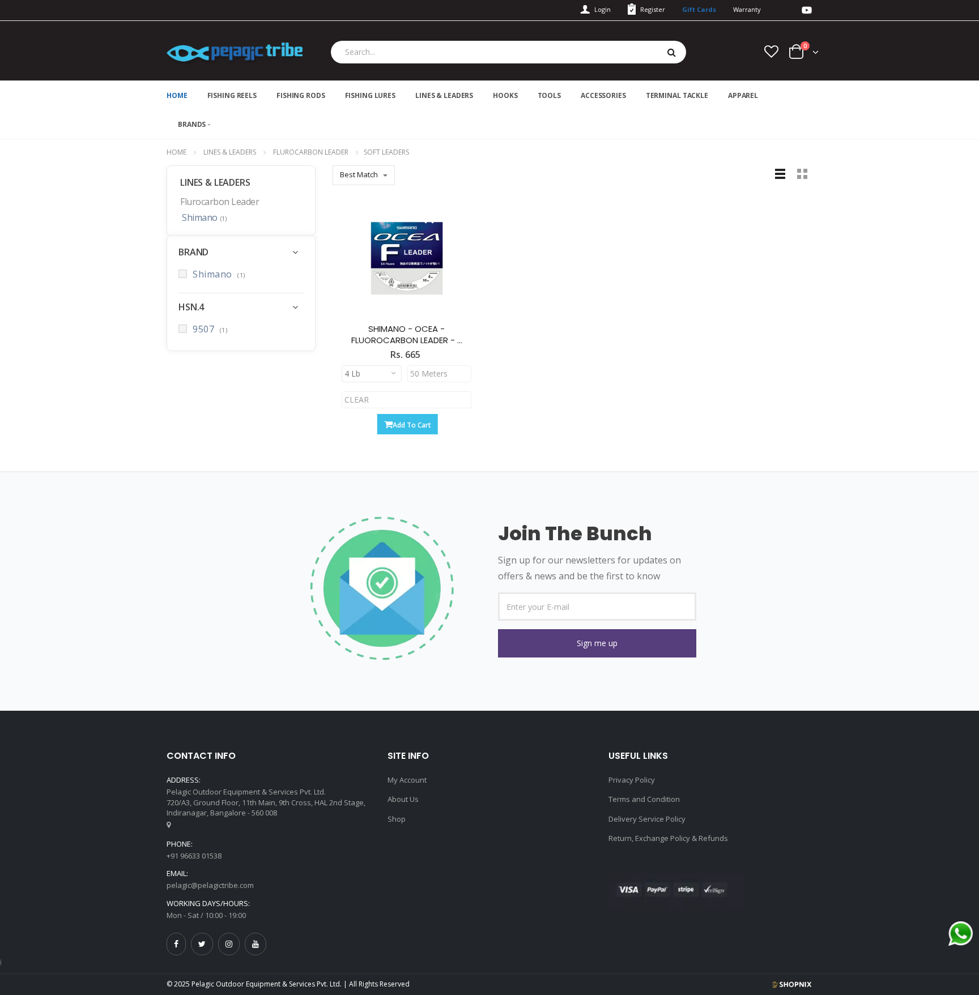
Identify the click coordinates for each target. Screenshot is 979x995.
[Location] (169, 824)
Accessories (603, 95)
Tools (549, 95)
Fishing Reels (232, 95)
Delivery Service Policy (647, 819)
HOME (177, 95)
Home (176, 152)
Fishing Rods (300, 95)
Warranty (747, 9)
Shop (397, 819)
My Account (407, 780)
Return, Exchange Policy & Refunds (668, 838)
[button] (597, 643)
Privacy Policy (631, 780)
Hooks (505, 95)
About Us (403, 799)
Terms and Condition (644, 799)
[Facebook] (176, 943)
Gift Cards (699, 9)
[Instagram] (229, 943)
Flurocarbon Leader (310, 152)
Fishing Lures (370, 95)
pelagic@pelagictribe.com (210, 885)
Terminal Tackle (677, 95)
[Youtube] (255, 943)
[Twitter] (202, 943)
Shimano (204, 218)
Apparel (743, 95)
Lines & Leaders (444, 95)
